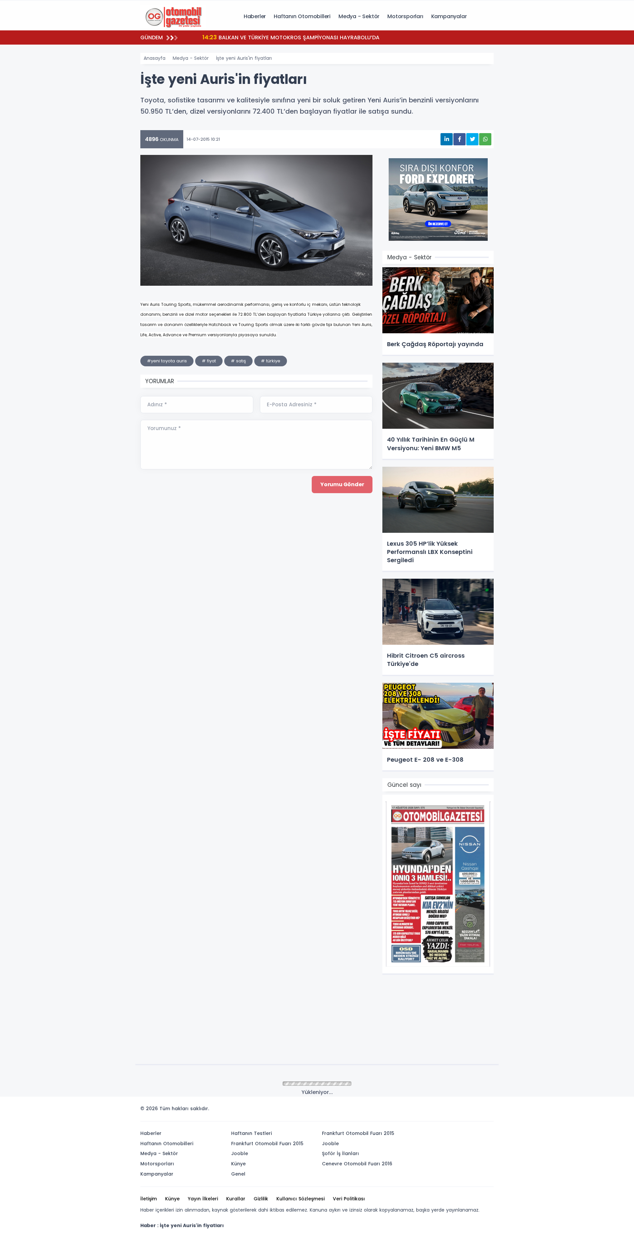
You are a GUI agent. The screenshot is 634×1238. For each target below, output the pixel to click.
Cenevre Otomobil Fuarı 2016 (357, 1163)
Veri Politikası (349, 1198)
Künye (238, 1163)
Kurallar (235, 1198)
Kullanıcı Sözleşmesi (300, 1198)
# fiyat (209, 361)
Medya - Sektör (358, 16)
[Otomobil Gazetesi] (173, 16)
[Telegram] (486, 1110)
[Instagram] (466, 1110)
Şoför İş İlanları (340, 1153)
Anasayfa (154, 58)
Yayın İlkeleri (203, 1198)
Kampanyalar (449, 16)
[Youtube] (476, 1110)
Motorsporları (405, 16)
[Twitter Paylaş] (472, 139)
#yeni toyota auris (167, 361)
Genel (238, 1174)
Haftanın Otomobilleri (302, 16)
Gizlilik (261, 1198)
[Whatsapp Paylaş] (485, 139)
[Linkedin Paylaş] (446, 139)
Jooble (239, 1153)
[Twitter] (446, 1110)
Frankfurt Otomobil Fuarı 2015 (267, 1143)
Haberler (255, 16)
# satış (238, 361)
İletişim (148, 1198)
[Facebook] (456, 1110)
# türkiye (270, 361)
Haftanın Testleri (251, 1133)
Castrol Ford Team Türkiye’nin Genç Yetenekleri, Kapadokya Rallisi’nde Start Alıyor (322, 37)
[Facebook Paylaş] (459, 139)
